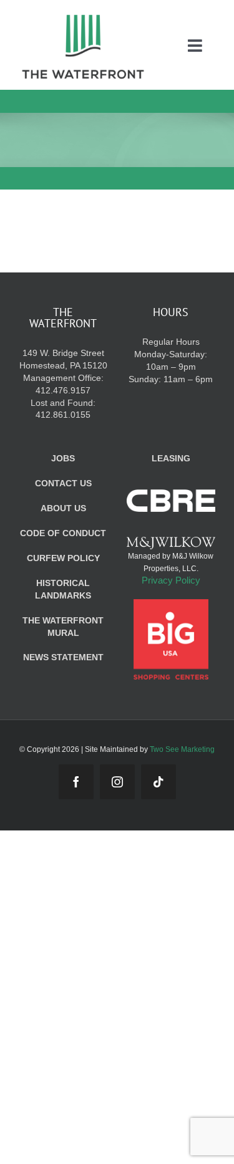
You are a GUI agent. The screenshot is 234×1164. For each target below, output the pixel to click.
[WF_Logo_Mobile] (83, 17)
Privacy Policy (171, 580)
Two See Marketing (182, 749)
